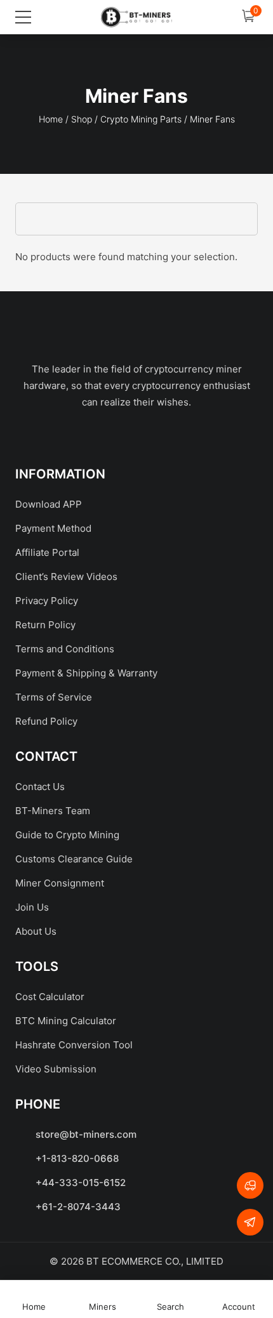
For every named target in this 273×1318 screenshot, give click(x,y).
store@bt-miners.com (86, 1134)
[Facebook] (77, 436)
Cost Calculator (49, 997)
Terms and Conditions (64, 649)
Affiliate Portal (47, 552)
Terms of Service (53, 697)
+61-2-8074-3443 (78, 1207)
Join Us (32, 907)
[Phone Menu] (24, 17)
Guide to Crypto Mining (67, 835)
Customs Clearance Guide (74, 859)
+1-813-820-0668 (77, 1158)
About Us (36, 931)
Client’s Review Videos (66, 576)
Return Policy (45, 625)
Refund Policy (46, 721)
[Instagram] (195, 436)
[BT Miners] (136, 17)
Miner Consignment (59, 883)
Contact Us (40, 787)
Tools (36, 966)
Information (60, 474)
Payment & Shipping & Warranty (86, 673)
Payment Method (53, 528)
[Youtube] (156, 436)
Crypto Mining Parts (141, 119)
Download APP (48, 504)
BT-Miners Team (52, 811)
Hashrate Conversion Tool (74, 1045)
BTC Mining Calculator (65, 1021)
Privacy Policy (46, 601)
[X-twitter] (116, 436)
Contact (46, 756)
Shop (81, 119)
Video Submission (56, 1069)
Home (51, 119)
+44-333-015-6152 (81, 1182)
